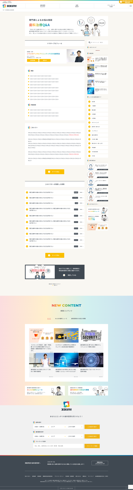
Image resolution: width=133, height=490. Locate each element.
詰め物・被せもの (96, 126)
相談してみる (72, 275)
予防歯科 (94, 147)
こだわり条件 (71, 426)
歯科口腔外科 (95, 135)
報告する (55, 285)
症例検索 (34, 476)
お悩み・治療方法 (39, 426)
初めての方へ (27, 476)
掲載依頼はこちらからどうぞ (100, 463)
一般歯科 (94, 105)
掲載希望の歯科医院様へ (48, 476)
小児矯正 (94, 118)
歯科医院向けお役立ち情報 (78, 318)
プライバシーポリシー (59, 476)
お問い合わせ (78, 476)
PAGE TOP (129, 488)
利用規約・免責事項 (69, 476)
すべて (49, 318)
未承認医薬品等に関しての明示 (101, 476)
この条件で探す (92, 426)
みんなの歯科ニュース (61, 318)
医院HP (45, 60)
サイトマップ (91, 476)
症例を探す (77, 6)
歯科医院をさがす (42, 6)
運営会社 (84, 476)
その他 (93, 155)
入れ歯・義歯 (95, 139)
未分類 (93, 101)
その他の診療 (95, 151)
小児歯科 (94, 114)
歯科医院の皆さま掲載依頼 (127, 1)
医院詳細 (32, 60)
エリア (53, 426)
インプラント (95, 130)
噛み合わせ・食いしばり (97, 143)
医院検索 (39, 476)
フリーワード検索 (92, 446)
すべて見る (55, 171)
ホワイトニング (95, 122)
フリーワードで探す (111, 6)
